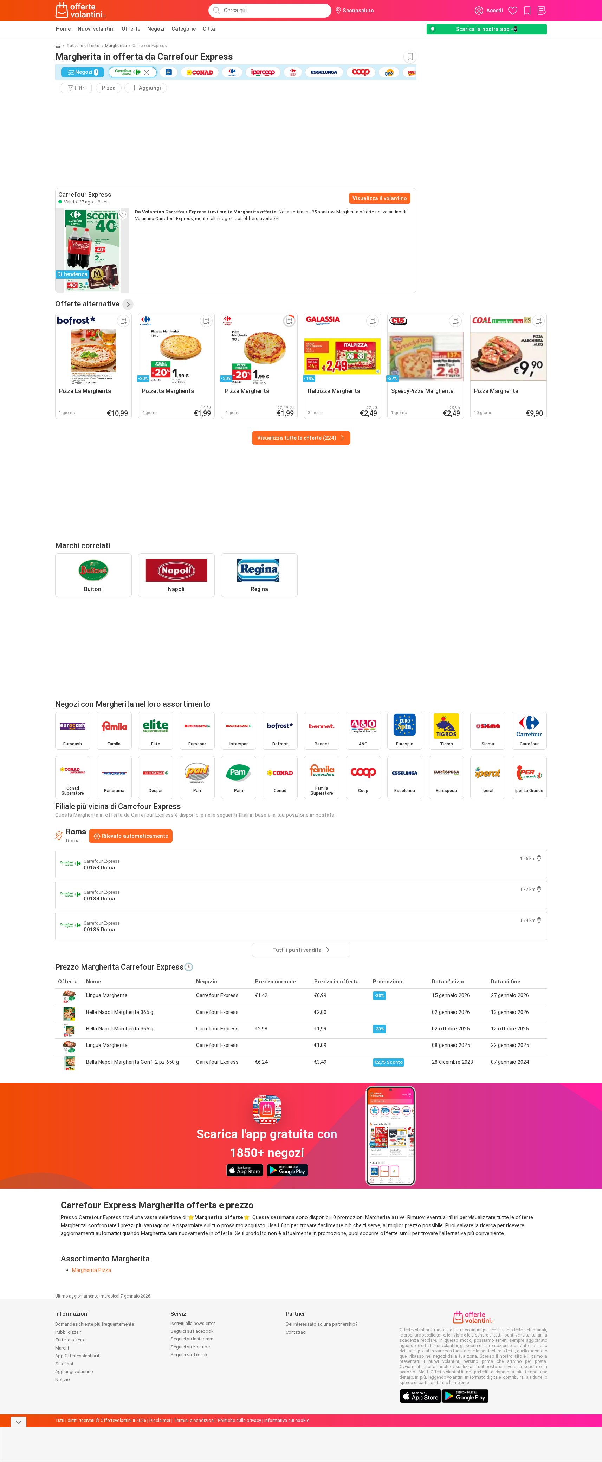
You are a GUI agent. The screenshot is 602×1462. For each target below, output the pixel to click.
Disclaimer (159, 1420)
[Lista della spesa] (541, 10)
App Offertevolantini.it (77, 1355)
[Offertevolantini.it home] (80, 10)
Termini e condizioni (194, 1420)
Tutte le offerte (82, 45)
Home (63, 29)
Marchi (62, 1348)
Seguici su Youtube (190, 1347)
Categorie (183, 29)
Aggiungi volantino (74, 1371)
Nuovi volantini (96, 29)
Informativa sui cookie (286, 1420)
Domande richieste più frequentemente (94, 1324)
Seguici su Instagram (191, 1338)
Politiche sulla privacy (239, 1420)
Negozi (155, 29)
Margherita (116, 45)
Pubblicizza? (68, 1332)
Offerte (131, 29)
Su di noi (64, 1363)
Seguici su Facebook (192, 1331)
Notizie (62, 1379)
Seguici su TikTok (189, 1354)
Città (209, 29)
